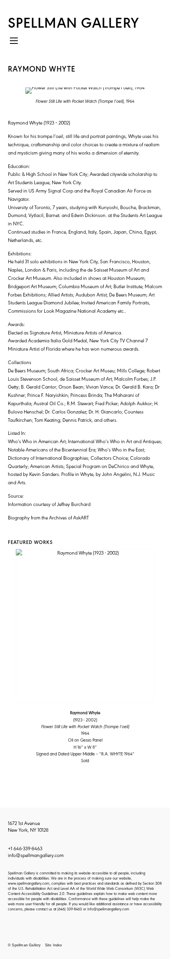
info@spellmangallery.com (36, 854)
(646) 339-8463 (69, 908)
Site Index (53, 945)
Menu (14, 43)
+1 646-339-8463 (25, 848)
